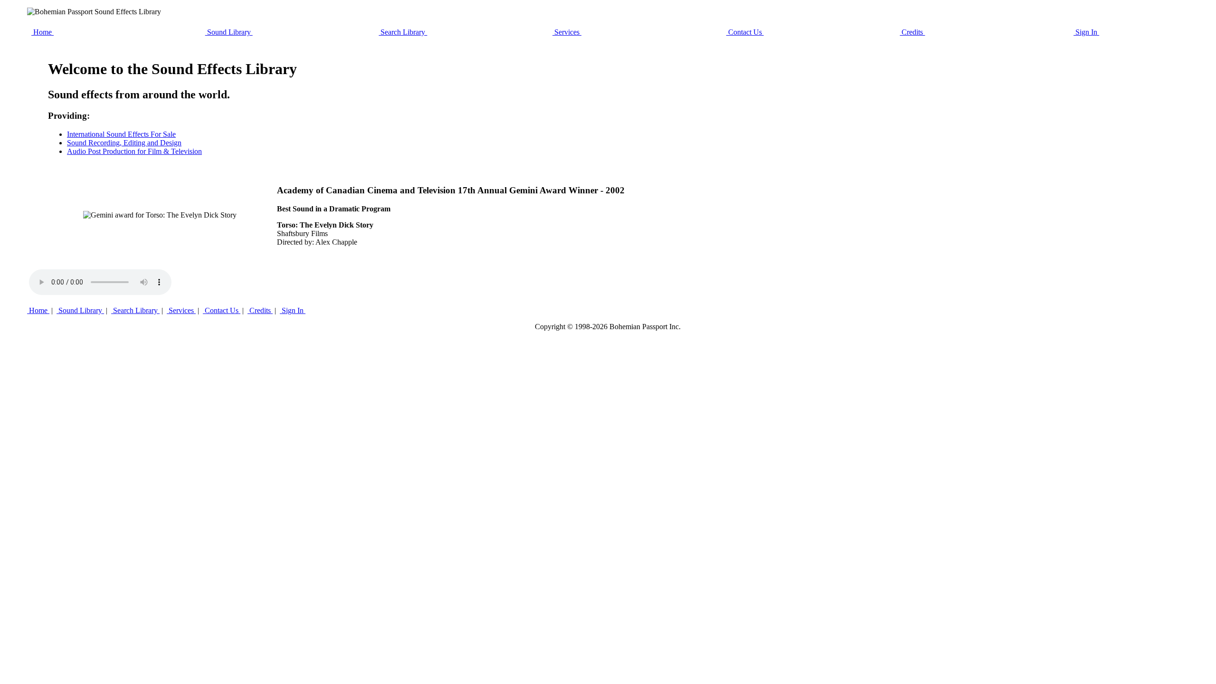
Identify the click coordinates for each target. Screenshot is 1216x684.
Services (566, 32)
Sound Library (229, 32)
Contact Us (745, 32)
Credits (912, 32)
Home (42, 32)
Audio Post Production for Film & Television (134, 151)
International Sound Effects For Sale (121, 134)
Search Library (403, 32)
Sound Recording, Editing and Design (124, 143)
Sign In (1086, 32)
